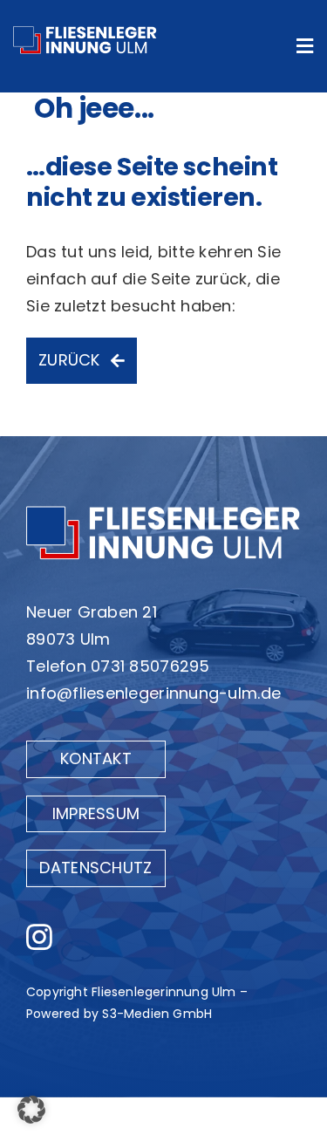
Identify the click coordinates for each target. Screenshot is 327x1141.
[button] (31, 1109)
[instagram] (39, 937)
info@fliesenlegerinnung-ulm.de (153, 693)
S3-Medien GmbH (157, 1013)
